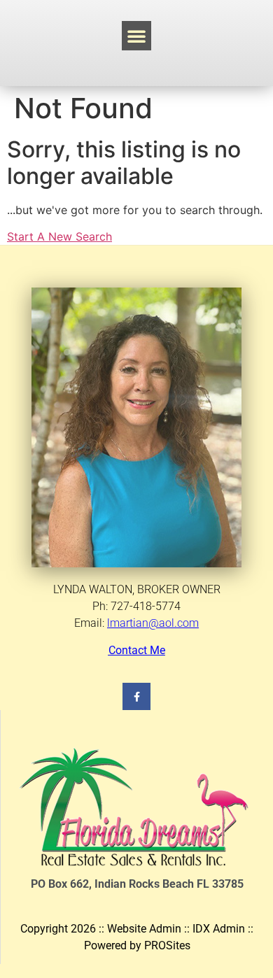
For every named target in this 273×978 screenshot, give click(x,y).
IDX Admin (218, 928)
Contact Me (136, 650)
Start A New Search (59, 236)
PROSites (167, 945)
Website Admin (144, 928)
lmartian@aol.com (153, 623)
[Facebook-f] (136, 696)
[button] (136, 35)
